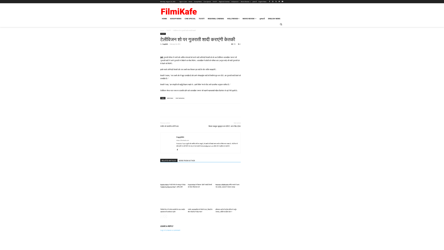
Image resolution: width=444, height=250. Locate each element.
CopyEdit (165, 44)
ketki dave (170, 98)
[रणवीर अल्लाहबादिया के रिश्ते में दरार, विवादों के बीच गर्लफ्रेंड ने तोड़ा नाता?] (200, 199)
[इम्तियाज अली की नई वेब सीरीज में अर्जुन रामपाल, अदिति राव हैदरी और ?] (228, 199)
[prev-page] (161, 216)
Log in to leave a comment (170, 230)
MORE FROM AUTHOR (187, 161)
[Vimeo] (279, 1)
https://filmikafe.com (182, 140)
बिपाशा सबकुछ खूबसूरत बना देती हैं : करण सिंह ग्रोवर (225, 126)
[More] (184, 49)
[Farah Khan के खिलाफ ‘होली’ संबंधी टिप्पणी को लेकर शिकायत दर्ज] (200, 174)
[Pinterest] (173, 49)
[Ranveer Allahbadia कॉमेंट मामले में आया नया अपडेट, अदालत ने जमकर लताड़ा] (228, 174)
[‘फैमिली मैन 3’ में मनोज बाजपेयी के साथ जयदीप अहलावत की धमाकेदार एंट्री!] (172, 199)
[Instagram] (272, 1)
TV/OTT (168, 30)
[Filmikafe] (178, 10)
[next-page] (165, 216)
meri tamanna (180, 98)
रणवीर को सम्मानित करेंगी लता (169, 126)
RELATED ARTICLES (169, 161)
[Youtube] (282, 1)
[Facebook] (269, 1)
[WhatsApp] (178, 49)
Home (162, 30)
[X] (276, 1)
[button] (281, 24)
